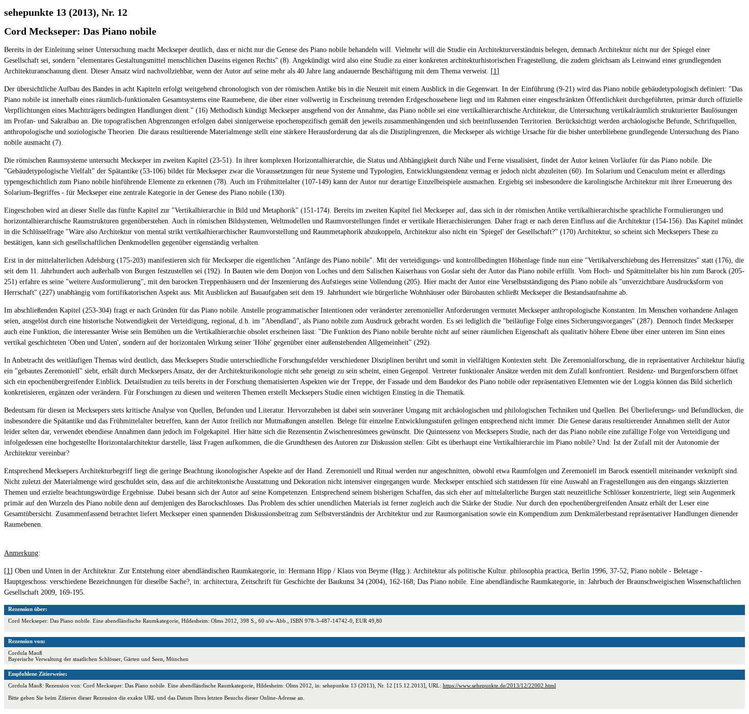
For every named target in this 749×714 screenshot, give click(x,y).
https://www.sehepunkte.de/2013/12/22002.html (499, 685)
